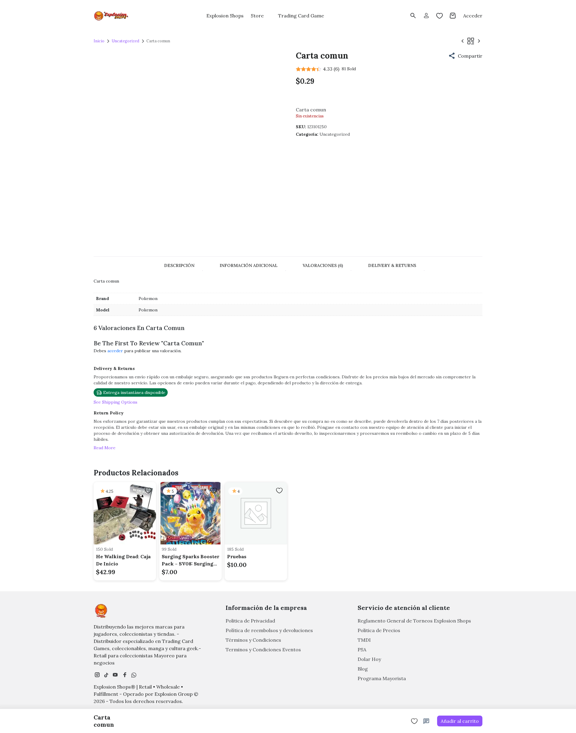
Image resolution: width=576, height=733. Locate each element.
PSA (362, 650)
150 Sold (104, 549)
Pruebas (236, 556)
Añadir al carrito (460, 721)
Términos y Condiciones (253, 640)
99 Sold (169, 549)
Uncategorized (125, 41)
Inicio (99, 41)
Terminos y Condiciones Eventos (263, 650)
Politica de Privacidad (250, 621)
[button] (465, 55)
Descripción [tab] (179, 265)
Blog (363, 669)
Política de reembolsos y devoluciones (269, 630)
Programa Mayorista (382, 678)
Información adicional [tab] (249, 265)
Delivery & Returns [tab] (392, 265)
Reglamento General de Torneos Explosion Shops (414, 621)
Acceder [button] (472, 16)
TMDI (364, 640)
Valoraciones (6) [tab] (323, 265)
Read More (105, 447)
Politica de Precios (379, 630)
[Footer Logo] (101, 610)
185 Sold (235, 549)
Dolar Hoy (369, 659)
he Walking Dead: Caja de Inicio (123, 560)
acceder (115, 350)
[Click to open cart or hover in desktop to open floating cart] (452, 15)
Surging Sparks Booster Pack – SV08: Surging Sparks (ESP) (190, 560)
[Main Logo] (112, 15)
